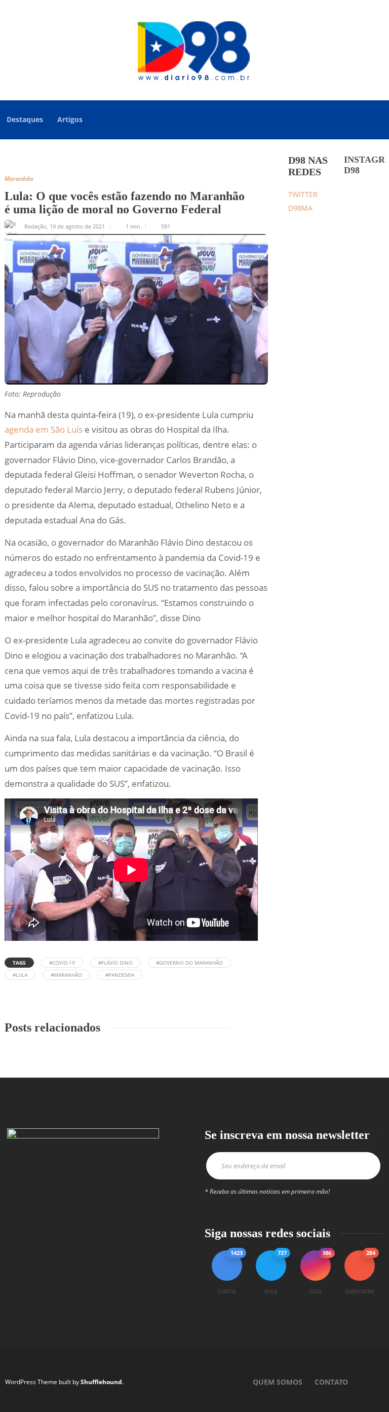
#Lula (20, 974)
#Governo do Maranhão (189, 962)
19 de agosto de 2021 (77, 226)
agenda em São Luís (44, 429)
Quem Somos (277, 1382)
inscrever (366, 1166)
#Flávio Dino (115, 962)
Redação (35, 226)
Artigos (70, 119)
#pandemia (119, 974)
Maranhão (19, 178)
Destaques (25, 119)
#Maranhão (66, 974)
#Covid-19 (62, 962)
